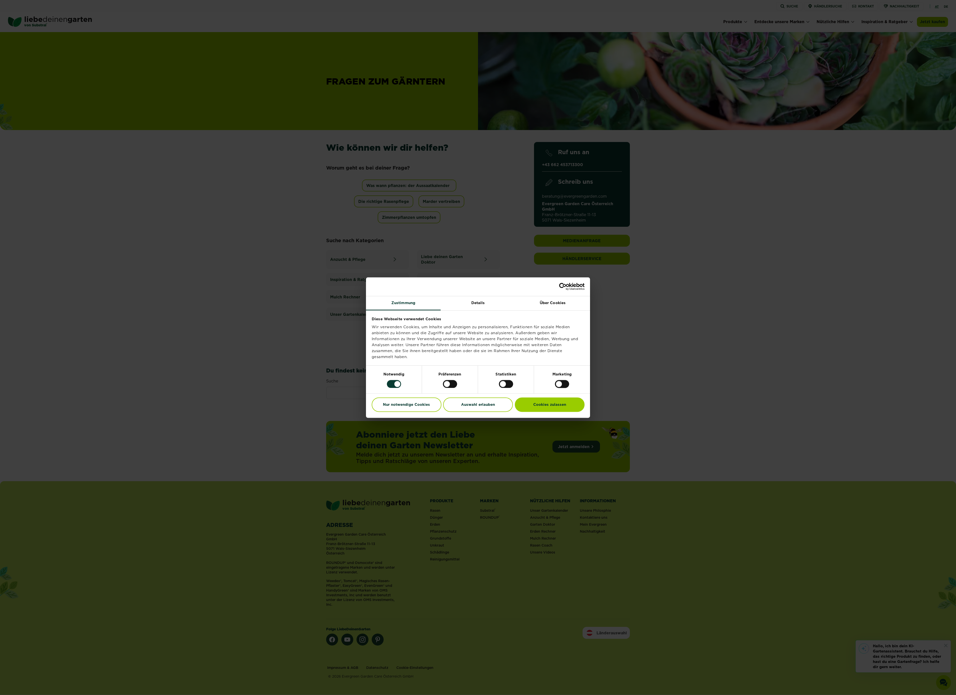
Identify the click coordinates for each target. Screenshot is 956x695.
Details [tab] (478, 302)
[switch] (450, 384)
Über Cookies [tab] (553, 302)
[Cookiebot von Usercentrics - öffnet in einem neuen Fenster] (563, 286)
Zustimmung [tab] (403, 302)
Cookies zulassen (549, 404)
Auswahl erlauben (478, 404)
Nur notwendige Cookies (406, 404)
